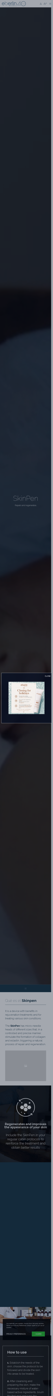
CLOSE (48, 676)
